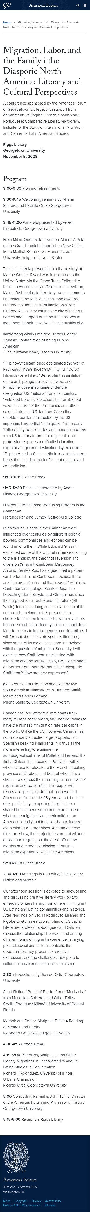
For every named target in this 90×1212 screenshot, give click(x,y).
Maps (6, 1201)
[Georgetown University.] (7, 6)
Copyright (21, 1201)
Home (7, 22)
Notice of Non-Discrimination (22, 1205)
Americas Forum (43, 6)
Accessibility (53, 1201)
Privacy (36, 1201)
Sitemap (50, 1205)
